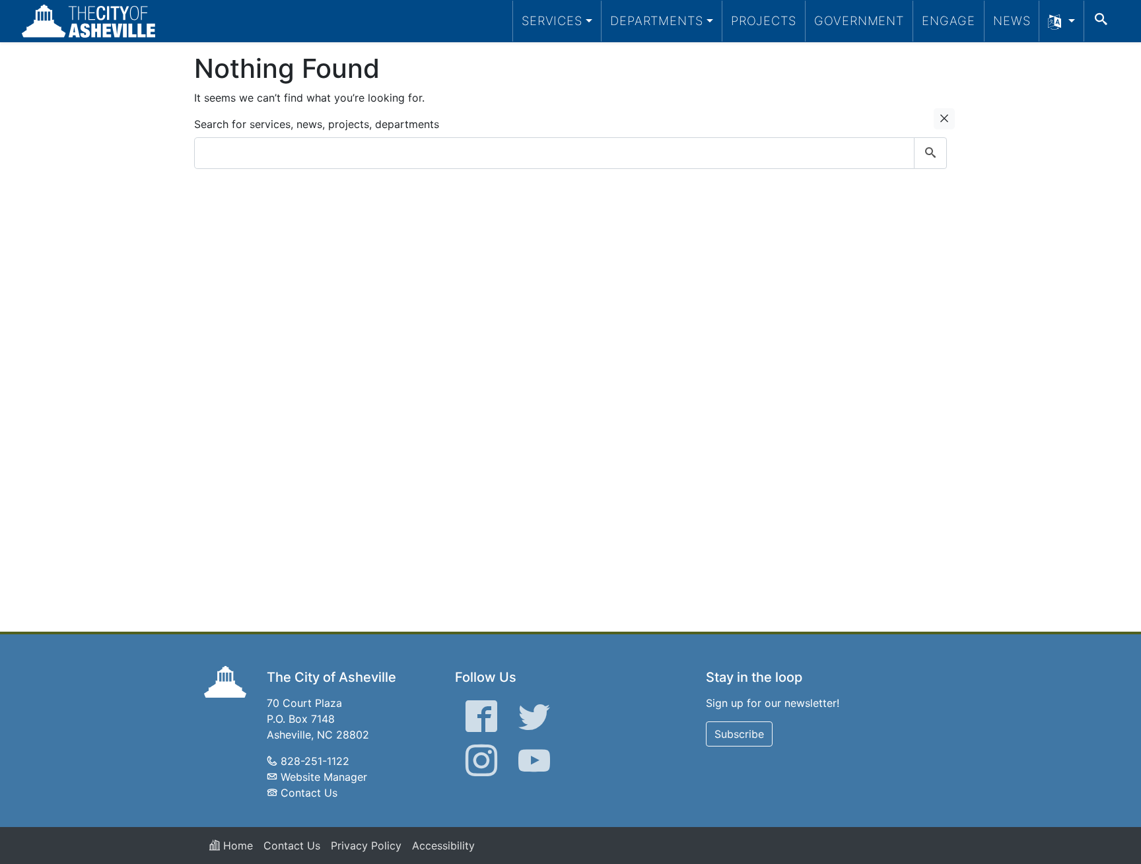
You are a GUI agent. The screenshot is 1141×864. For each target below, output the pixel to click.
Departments (656, 20)
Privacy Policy (366, 845)
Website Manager (324, 776)
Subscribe (739, 734)
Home (236, 845)
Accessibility (443, 845)
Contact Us (309, 792)
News (1012, 20)
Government (859, 20)
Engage (948, 20)
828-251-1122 (315, 761)
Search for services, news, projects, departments (316, 124)
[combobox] (570, 153)
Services (552, 20)
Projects (763, 20)
